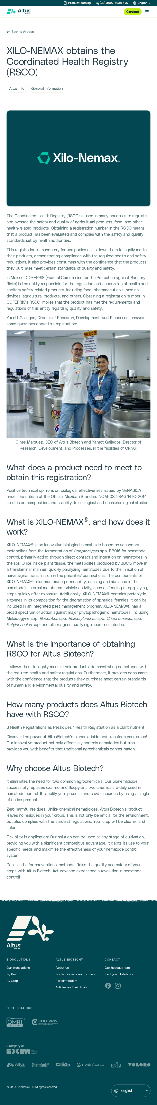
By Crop (12, 980)
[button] (141, 3)
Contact (132, 12)
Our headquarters (117, 967)
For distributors (66, 980)
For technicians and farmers (75, 974)
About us (62, 967)
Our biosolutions (18, 967)
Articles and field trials (71, 987)
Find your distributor (119, 974)
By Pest (12, 974)
